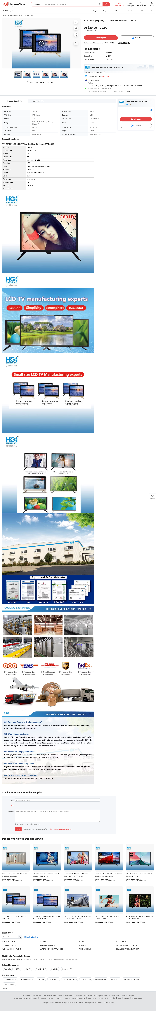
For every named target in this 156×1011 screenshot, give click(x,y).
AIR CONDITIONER (8, 945)
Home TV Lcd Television (131, 979)
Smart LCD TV (67, 969)
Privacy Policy (109, 1002)
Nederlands (82, 998)
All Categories (9, 11)
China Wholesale (69, 995)
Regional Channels (103, 995)
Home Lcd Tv (115, 979)
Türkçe (119, 998)
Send (18, 829)
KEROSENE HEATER (8, 941)
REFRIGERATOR (121, 941)
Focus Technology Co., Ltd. (64, 1002)
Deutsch (74, 998)
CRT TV (17, 969)
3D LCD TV (54, 969)
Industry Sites (92, 995)
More (4, 988)
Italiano (67, 998)
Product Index (115, 995)
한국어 (95, 998)
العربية (89, 998)
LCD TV (33, 15)
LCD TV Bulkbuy (9, 984)
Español (35, 998)
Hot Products (26, 995)
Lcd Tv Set (41, 979)
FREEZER (81, 941)
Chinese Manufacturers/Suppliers (52, 995)
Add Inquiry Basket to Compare (41, 82)
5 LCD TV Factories (27, 979)
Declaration (100, 1002)
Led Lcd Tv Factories (70, 979)
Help (116, 11)
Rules (152, 11)
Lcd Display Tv (53, 979)
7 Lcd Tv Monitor (100, 979)
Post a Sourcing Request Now (61, 829)
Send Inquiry (101, 38)
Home (4, 15)
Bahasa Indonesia (137, 998)
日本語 (101, 998)
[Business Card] (151, 110)
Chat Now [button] (138, 38)
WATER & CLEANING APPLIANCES (51, 949)
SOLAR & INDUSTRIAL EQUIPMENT (127, 949)
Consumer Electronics (14, 15)
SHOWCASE (44, 941)
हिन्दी (106, 998)
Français (50, 998)
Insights (131, 995)
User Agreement (89, 1002)
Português (43, 998)
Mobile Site (124, 995)
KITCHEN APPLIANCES (85, 949)
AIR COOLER (82, 945)
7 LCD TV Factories (10, 979)
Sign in (152, 6)
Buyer (105, 11)
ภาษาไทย (112, 998)
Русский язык (59, 998)
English (28, 998)
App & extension (128, 11)
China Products (36, 995)
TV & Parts (26, 15)
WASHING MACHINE (47, 945)
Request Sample (124, 43)
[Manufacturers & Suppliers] (13, 4)
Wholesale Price (81, 995)
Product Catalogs (32, 937)
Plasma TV (7, 969)
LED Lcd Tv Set (86, 979)
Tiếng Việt (126, 998)
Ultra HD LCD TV (41, 969)
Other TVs (28, 969)
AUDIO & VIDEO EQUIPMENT (11, 949)
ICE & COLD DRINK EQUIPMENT (126, 945)
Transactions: (95, 72)
